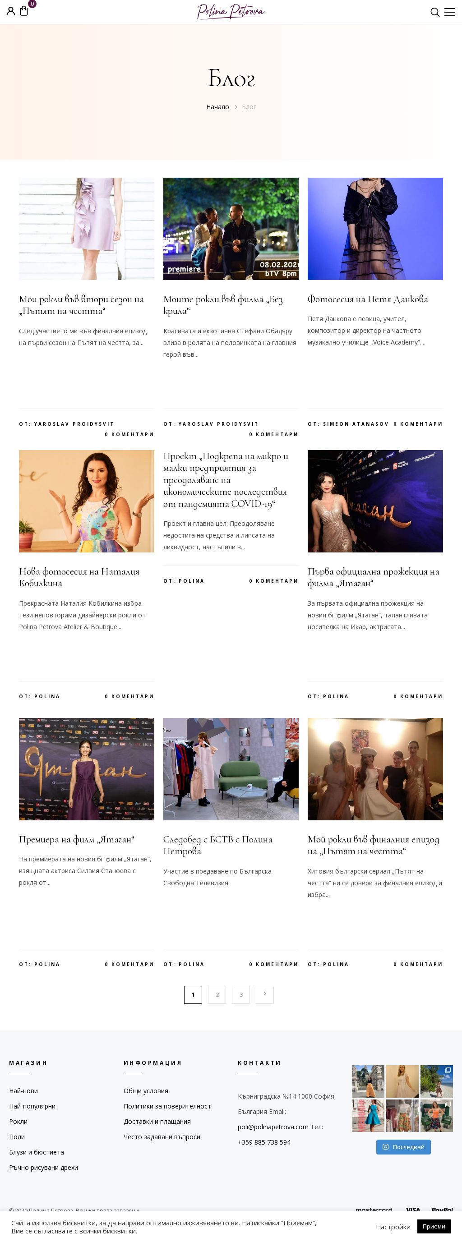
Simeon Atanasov (356, 424)
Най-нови (23, 1090)
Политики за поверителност (167, 1106)
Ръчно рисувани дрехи (43, 1167)
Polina (47, 696)
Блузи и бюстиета (36, 1152)
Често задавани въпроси (162, 1136)
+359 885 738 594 (264, 1142)
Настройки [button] (393, 1227)
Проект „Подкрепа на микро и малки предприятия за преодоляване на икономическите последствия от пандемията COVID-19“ (225, 480)
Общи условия (146, 1090)
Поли (17, 1136)
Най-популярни (32, 1106)
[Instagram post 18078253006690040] (402, 1081)
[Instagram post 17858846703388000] (368, 1115)
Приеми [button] (434, 1226)
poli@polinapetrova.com (273, 1126)
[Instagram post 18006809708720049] (436, 1115)
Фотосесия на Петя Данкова (368, 299)
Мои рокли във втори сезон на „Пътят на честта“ (81, 305)
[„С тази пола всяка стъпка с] (368, 1081)
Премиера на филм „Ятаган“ (76, 839)
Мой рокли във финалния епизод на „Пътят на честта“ (373, 845)
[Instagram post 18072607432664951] (402, 1115)
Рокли (18, 1121)
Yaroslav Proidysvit (74, 424)
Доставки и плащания (157, 1121)
